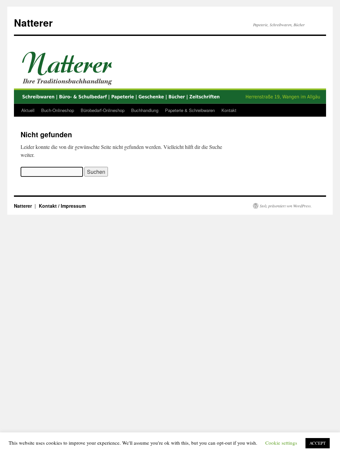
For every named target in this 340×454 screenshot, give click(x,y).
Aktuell (28, 110)
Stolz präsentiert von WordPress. (286, 205)
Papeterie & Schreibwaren (190, 110)
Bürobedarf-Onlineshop (103, 110)
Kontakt (228, 110)
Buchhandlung (144, 110)
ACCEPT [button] (317, 443)
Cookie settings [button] (281, 442)
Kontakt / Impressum (62, 205)
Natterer (33, 22)
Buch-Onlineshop (57, 110)
